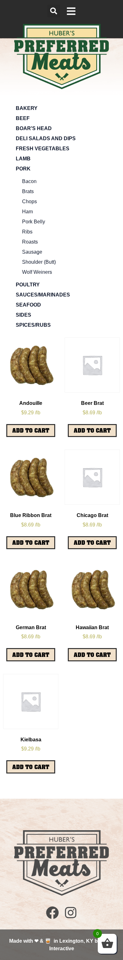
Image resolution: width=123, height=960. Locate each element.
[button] (53, 11)
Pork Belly (33, 221)
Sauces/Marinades (43, 294)
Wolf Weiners (37, 272)
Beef (23, 118)
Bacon (29, 181)
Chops (29, 201)
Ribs (27, 231)
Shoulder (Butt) (39, 262)
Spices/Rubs (33, 325)
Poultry (28, 284)
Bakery (27, 108)
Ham (27, 211)
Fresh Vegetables (42, 148)
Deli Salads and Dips (46, 138)
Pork (23, 168)
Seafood (28, 305)
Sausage (32, 252)
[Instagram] (70, 913)
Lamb (23, 158)
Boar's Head (34, 128)
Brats (28, 191)
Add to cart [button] (30, 430)
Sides (23, 315)
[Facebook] (53, 913)
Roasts (30, 241)
